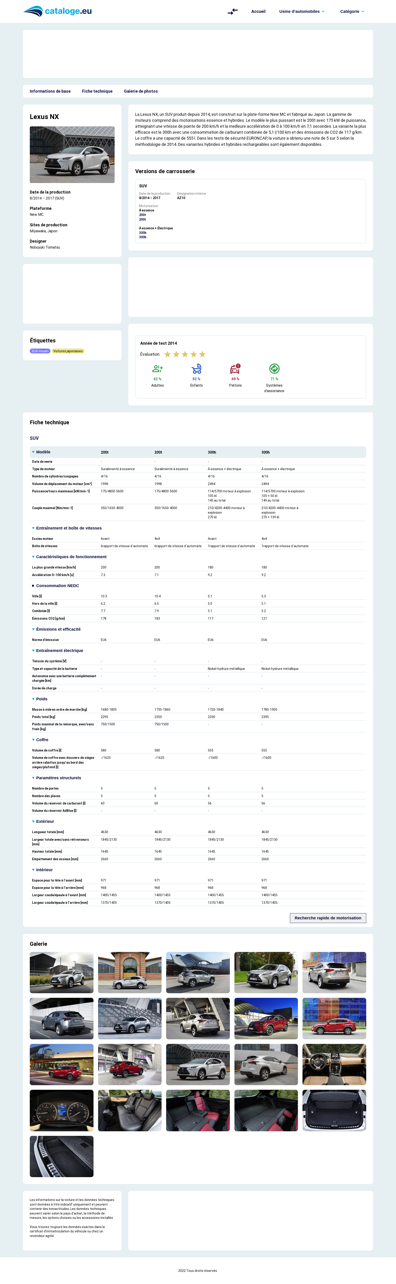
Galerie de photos (141, 91)
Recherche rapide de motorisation (328, 918)
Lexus (39, 117)
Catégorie (349, 11)
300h (142, 233)
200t (142, 215)
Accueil (258, 11)
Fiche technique (97, 91)
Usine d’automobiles (299, 11)
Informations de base (50, 91)
